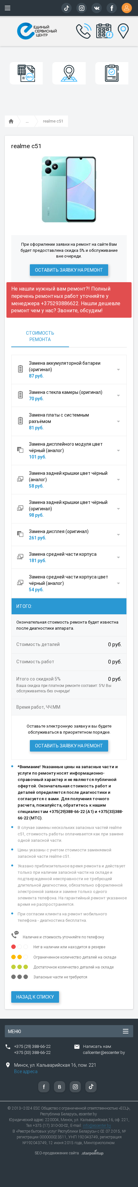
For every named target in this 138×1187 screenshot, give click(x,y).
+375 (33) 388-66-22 (32, 1052)
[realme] (27, 121)
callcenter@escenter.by (104, 1052)
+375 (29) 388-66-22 (32, 1046)
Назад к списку (35, 997)
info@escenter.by (97, 1125)
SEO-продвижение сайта (57, 1153)
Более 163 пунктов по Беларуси (122, 30)
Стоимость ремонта (40, 336)
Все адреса (26, 1071)
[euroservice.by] (11, 121)
